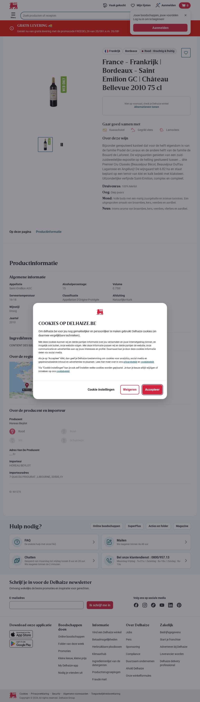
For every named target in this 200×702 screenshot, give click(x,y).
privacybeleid (130, 362)
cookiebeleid (147, 362)
